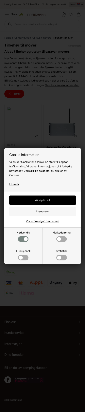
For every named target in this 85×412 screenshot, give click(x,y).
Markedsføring (62, 232)
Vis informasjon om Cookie (42, 221)
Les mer (14, 184)
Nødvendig (23, 232)
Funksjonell (23, 251)
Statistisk (61, 251)
